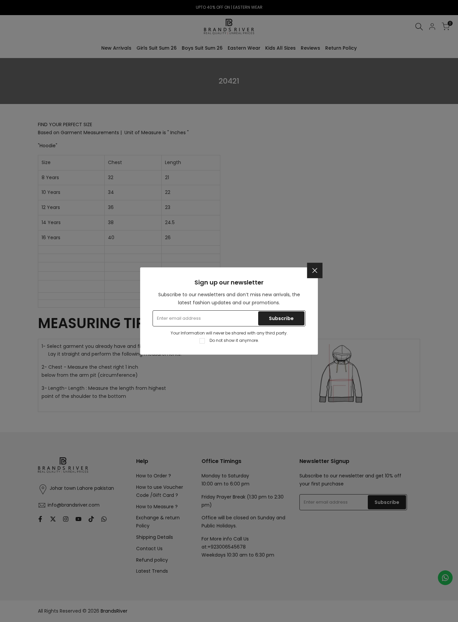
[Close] (315, 270)
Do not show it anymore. (234, 340)
